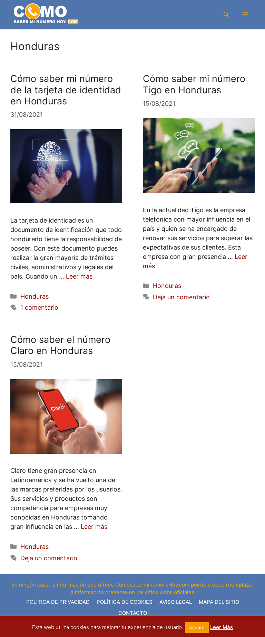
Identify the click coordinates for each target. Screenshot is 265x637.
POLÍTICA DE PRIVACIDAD (58, 602)
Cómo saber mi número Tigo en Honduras (194, 84)
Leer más (79, 276)
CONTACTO (132, 613)
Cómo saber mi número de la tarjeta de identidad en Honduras (65, 90)
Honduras (34, 296)
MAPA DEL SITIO (219, 602)
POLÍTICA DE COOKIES (125, 602)
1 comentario (39, 307)
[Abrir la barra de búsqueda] (226, 15)
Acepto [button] (197, 627)
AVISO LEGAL (175, 602)
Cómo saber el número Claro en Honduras (60, 345)
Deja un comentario (181, 297)
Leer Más (221, 627)
